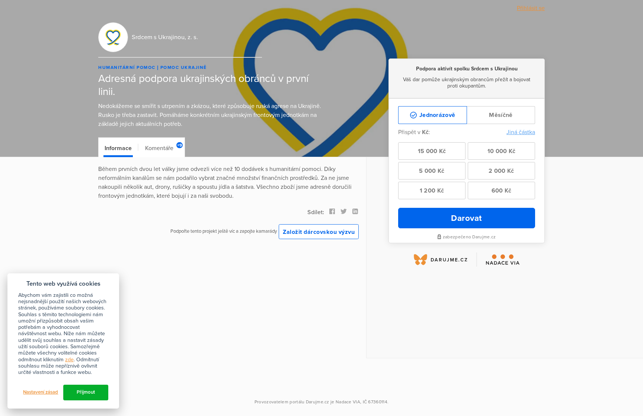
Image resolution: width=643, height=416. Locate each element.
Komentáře (163, 147)
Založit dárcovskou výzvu (319, 232)
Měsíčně (500, 115)
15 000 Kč (432, 151)
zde (69, 359)
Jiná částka (520, 132)
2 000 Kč (501, 171)
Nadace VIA (348, 401)
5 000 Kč (431, 171)
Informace (118, 148)
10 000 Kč (501, 151)
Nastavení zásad (40, 392)
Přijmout (86, 392)
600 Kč (502, 190)
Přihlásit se (531, 8)
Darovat (466, 218)
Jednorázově (436, 115)
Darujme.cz (317, 401)
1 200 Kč (432, 190)
